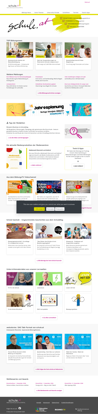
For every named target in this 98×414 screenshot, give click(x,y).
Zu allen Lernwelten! (50, 317)
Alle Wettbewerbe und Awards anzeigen (50, 390)
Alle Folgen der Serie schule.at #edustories (50, 369)
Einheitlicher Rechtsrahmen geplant (46, 84)
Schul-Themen (38, 12)
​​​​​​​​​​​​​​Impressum (46, 402)
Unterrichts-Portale (53, 12)
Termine (75, 12)
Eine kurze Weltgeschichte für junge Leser (77, 84)
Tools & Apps (86, 12)
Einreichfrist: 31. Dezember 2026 (74, 383)
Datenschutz (55, 402)
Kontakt (39, 402)
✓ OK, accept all (39, 209)
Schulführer (66, 12)
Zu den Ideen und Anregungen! (19, 138)
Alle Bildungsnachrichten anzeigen (49, 93)
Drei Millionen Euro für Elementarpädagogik (19, 76)
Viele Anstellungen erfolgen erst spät (75, 76)
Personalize (50, 209)
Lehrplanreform (11, 84)
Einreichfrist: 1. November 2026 (44, 383)
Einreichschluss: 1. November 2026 (16, 383)
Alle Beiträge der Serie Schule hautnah (50, 260)
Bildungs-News (26, 12)
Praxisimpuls (39, 76)
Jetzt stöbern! (79, 166)
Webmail (87, 2)
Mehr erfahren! (36, 165)
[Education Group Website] (41, 410)
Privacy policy (60, 209)
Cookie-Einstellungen (67, 402)
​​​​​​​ (19, 409)
